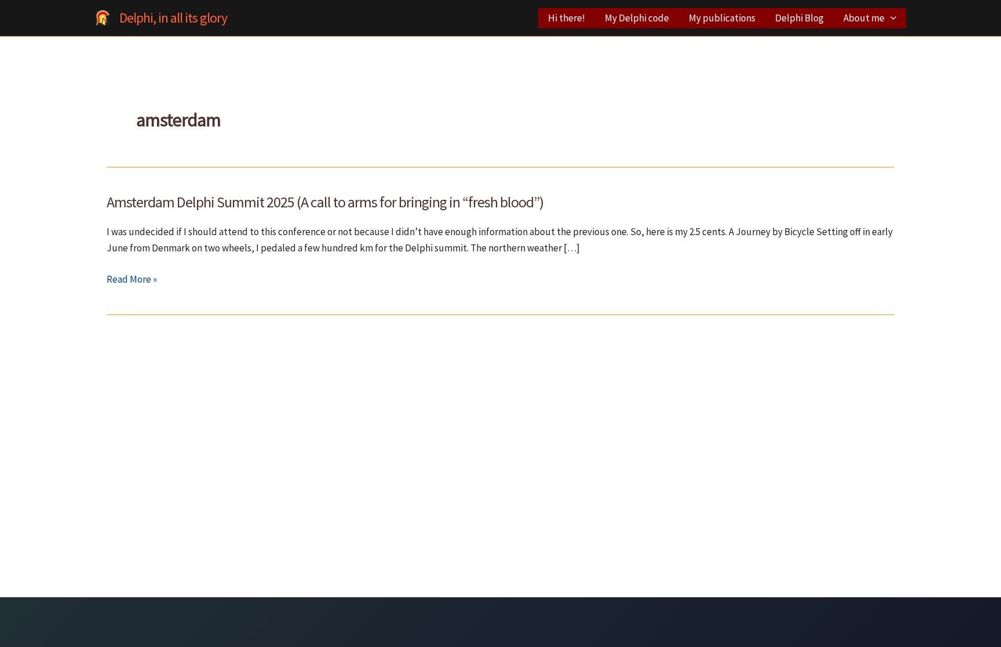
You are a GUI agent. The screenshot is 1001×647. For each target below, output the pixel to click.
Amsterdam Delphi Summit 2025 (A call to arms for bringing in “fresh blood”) (325, 201)
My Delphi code (637, 18)
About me (864, 18)
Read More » (132, 279)
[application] (890, 18)
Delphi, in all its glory (173, 18)
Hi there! (566, 18)
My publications (722, 18)
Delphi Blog (799, 18)
